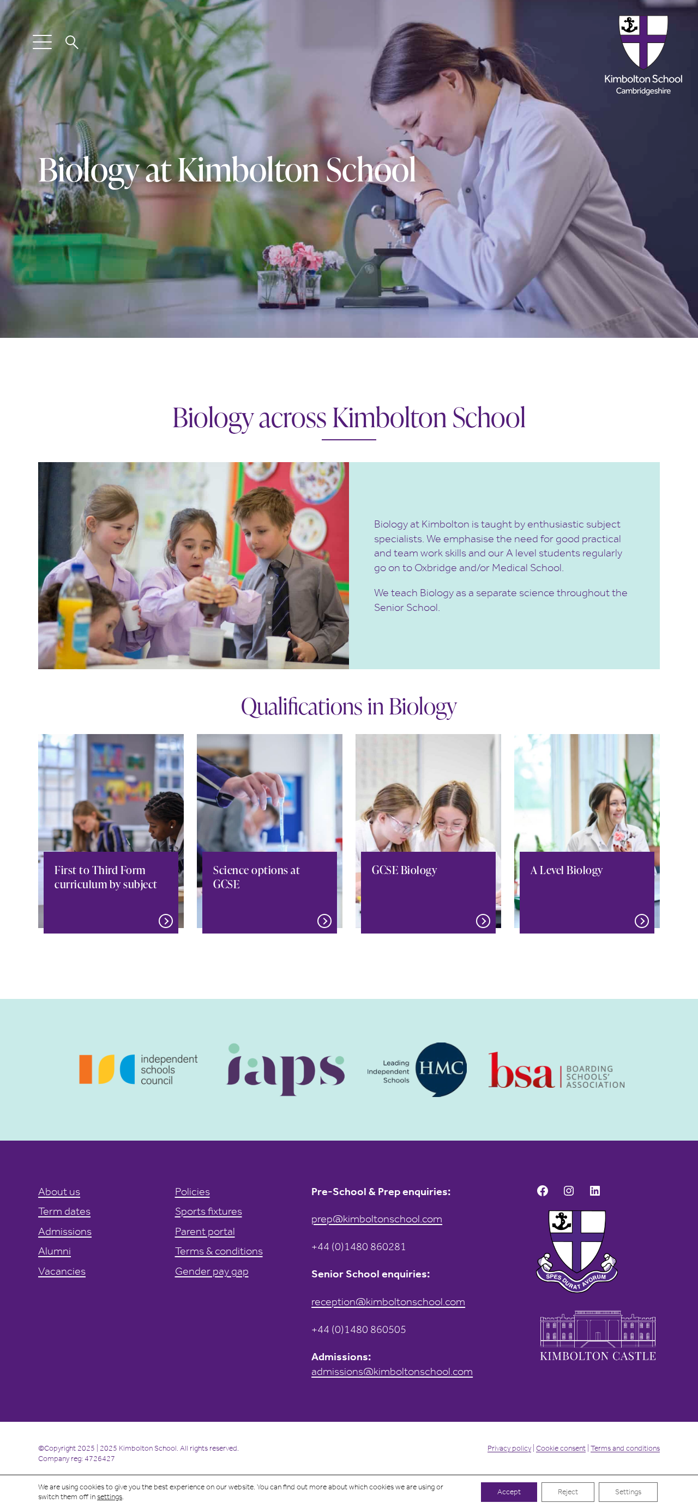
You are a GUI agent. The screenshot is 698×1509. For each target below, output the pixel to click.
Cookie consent (561, 1448)
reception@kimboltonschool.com (388, 1301)
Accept (509, 1491)
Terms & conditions (219, 1250)
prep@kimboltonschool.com (376, 1218)
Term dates (64, 1210)
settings (109, 1496)
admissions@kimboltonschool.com (392, 1371)
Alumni (54, 1250)
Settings (628, 1491)
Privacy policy (509, 1448)
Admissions (65, 1231)
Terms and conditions (625, 1448)
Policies (192, 1191)
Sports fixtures (208, 1210)
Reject (568, 1491)
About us (59, 1191)
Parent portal (205, 1231)
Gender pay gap (212, 1270)
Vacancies (62, 1270)
